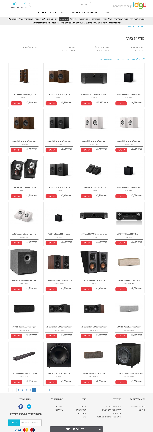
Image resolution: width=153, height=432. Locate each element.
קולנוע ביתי (64, 19)
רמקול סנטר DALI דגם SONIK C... (129, 280)
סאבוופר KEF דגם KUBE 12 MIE (128, 94)
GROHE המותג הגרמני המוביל (73, 22)
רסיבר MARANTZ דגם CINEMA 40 (94, 94)
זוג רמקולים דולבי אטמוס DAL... (24, 187)
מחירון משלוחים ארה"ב (111, 406)
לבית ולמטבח (40, 19)
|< (10, 390)
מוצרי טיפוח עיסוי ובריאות (96, 22)
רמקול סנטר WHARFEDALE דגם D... (59, 327)
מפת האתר (81, 413)
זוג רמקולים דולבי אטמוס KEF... (94, 187)
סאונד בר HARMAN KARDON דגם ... (24, 373)
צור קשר (141, 409)
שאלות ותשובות (138, 406)
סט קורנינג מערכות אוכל (80, 19)
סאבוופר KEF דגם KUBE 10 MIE (128, 187)
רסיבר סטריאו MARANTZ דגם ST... (94, 234)
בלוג (84, 416)
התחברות (59, 406)
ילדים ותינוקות (115, 22)
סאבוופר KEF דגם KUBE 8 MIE (59, 234)
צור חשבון (59, 409)
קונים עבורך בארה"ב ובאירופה (84, 12)
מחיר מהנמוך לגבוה (122, 59)
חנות (108, 12)
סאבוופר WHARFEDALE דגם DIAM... (128, 373)
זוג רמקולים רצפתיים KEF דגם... (24, 94)
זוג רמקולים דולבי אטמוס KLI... (94, 280)
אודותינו (83, 406)
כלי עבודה (56, 22)
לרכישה (16, 103)
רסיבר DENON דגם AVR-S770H (128, 234)
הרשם (14, 422)
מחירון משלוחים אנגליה (111, 409)
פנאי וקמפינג (52, 19)
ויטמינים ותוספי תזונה (41, 22)
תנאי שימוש (81, 409)
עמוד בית (141, 27)
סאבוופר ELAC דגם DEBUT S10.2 (24, 280)
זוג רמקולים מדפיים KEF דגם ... (59, 94)
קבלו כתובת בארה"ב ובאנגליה (50, 12)
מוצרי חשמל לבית (121, 19)
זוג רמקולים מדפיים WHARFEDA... (59, 280)
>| (50, 390)
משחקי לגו (96, 19)
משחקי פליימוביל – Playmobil (20, 19)
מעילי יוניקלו (107, 19)
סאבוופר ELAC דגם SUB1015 (59, 373)
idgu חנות (117, 413)
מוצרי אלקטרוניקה (137, 19)
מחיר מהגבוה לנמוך (106, 59)
